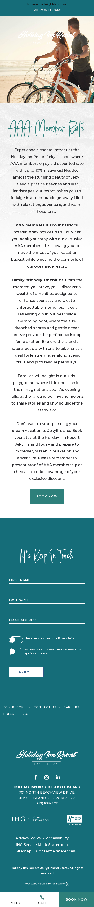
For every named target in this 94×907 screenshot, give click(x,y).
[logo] (47, 37)
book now (78, 897)
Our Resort (14, 707)
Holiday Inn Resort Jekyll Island (47, 787)
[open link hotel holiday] (74, 820)
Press (8, 713)
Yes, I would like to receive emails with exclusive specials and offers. (53, 651)
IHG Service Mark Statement (42, 845)
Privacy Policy (66, 638)
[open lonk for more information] (30, 821)
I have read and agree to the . (50, 638)
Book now (46, 493)
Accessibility (57, 838)
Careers (71, 707)
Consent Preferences (55, 851)
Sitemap (23, 851)
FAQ (25, 713)
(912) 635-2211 (47, 803)
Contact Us (45, 707)
